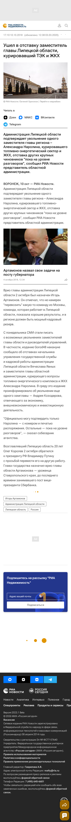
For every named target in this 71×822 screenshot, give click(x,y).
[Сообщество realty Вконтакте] (36, 679)
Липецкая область (15, 509)
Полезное (53, 699)
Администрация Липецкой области (24, 504)
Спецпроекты (11, 705)
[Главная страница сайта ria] (4, 26)
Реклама (29, 705)
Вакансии (9, 719)
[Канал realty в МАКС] (10, 679)
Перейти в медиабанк (50, 101)
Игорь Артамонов (15, 498)
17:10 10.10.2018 (13, 35)
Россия (35, 509)
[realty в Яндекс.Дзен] (23, 679)
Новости (8, 699)
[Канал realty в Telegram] (50, 679)
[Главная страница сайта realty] (20, 26)
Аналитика (23, 699)
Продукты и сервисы (50, 705)
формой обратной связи (35, 777)
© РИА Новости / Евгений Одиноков (20, 101)
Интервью (38, 699)
